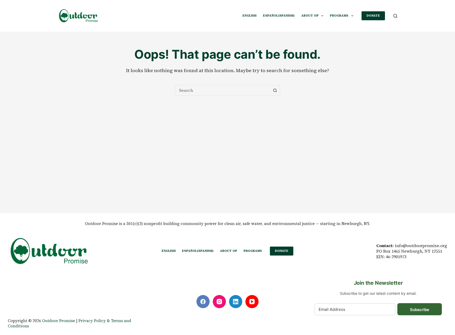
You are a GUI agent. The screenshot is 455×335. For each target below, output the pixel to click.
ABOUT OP (310, 15)
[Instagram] (219, 301)
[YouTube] (252, 301)
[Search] (395, 16)
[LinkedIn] (235, 301)
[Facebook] (203, 301)
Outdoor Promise (58, 320)
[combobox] (222, 90)
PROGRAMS (339, 15)
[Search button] (275, 90)
